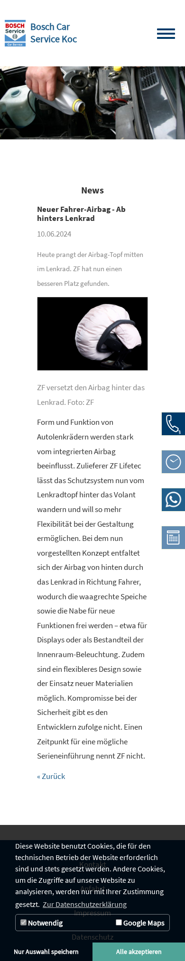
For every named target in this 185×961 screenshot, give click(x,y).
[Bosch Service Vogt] (15, 33)
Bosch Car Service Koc (53, 32)
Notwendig (45, 922)
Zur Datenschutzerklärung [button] (85, 904)
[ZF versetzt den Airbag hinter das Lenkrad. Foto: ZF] (92, 339)
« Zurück (51, 776)
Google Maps (143, 922)
